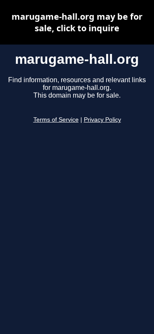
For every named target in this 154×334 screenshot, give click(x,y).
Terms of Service (56, 119)
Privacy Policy (102, 119)
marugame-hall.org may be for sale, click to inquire (77, 22)
